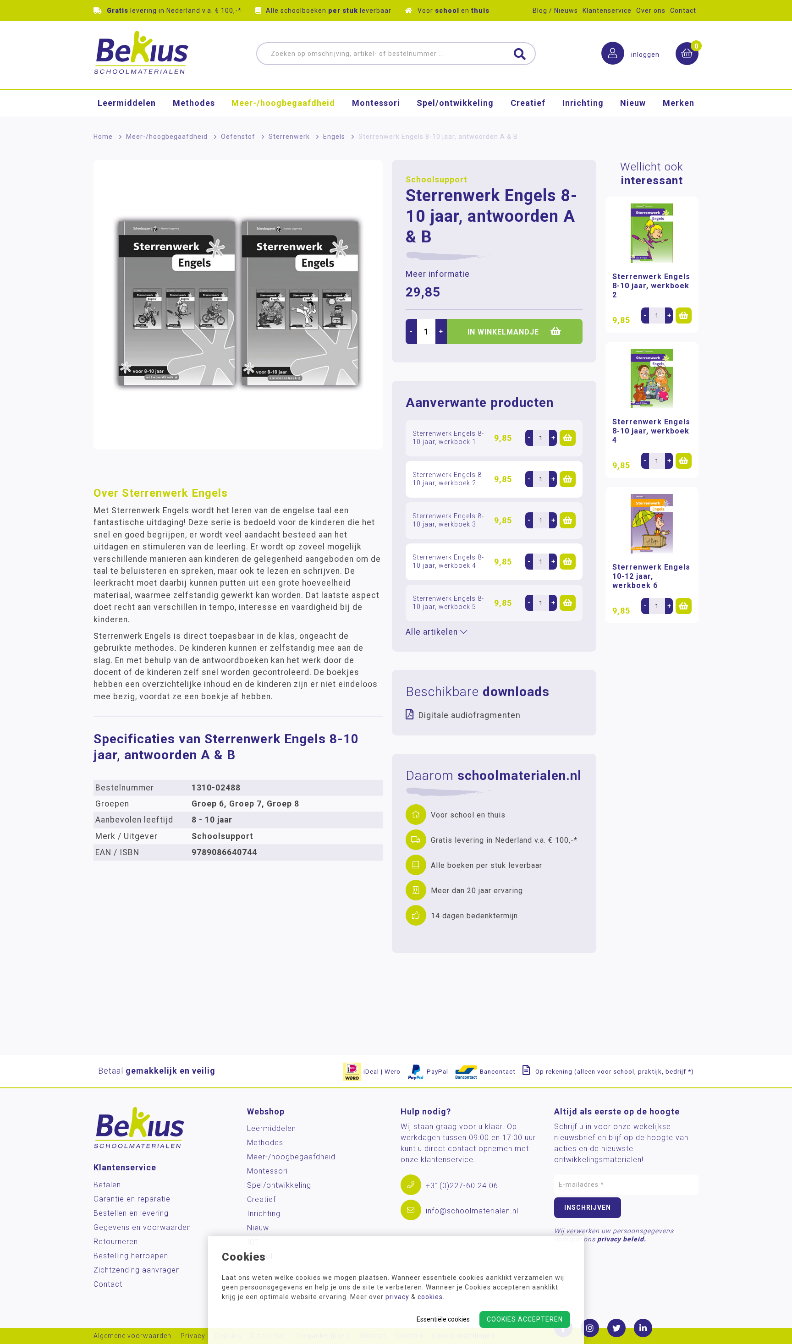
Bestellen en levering (131, 1213)
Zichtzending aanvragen (137, 1270)
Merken (678, 103)
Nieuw (633, 103)
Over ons (651, 10)
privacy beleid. (621, 1239)
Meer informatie (438, 274)
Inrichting (583, 103)
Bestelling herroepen (131, 1255)
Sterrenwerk (289, 136)
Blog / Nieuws (555, 10)
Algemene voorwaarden (132, 1336)
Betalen (107, 1184)
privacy (397, 1296)
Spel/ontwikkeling (455, 103)
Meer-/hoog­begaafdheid (283, 103)
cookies (430, 1296)
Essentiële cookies (443, 1319)
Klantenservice (607, 10)
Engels (334, 136)
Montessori (376, 103)
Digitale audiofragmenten (469, 715)
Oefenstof (238, 136)
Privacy (193, 1336)
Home (103, 136)
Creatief (528, 103)
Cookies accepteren (525, 1319)
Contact (683, 10)
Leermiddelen (127, 103)
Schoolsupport (437, 179)
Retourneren (116, 1241)
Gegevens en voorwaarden (142, 1227)
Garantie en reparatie (132, 1199)
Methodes (194, 103)
